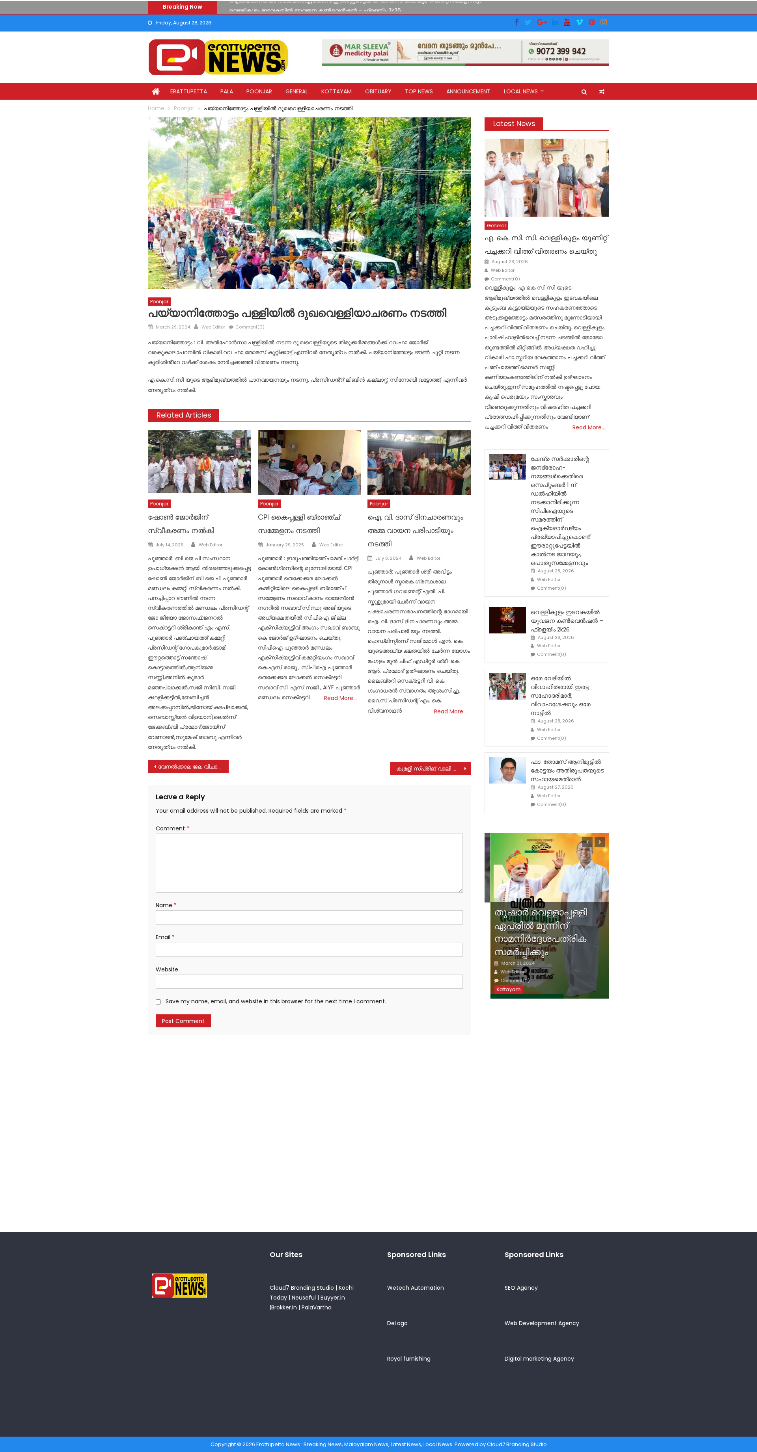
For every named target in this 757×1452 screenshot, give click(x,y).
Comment (172, 828)
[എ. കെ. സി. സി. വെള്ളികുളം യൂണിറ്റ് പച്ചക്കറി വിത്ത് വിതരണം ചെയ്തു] (547, 177)
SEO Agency (521, 1288)
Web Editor (213, 327)
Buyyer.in (333, 1298)
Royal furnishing (409, 1359)
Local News (521, 91)
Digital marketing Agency (539, 1359)
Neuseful (304, 1298)
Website (167, 969)
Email (165, 937)
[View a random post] (601, 92)
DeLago (397, 1323)
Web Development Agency (542, 1323)
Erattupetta (188, 91)
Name (166, 905)
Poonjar (259, 91)
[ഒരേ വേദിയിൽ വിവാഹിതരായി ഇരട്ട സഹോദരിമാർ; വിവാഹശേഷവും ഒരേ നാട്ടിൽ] (507, 686)
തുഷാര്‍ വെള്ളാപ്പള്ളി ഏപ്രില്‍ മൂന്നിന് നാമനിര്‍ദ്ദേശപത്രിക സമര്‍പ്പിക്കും (535, 932)
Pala (226, 91)
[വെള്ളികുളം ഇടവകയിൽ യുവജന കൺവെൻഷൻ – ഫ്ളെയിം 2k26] (507, 620)
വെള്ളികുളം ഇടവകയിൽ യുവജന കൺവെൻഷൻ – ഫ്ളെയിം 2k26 (315, 6)
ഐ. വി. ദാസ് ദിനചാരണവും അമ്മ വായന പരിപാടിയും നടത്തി (415, 530)
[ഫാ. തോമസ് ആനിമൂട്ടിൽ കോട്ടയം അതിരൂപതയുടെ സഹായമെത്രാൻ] (507, 770)
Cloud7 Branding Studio (302, 1288)
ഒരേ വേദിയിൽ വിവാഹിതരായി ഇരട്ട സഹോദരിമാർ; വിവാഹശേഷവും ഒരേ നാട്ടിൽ (561, 695)
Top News (419, 91)
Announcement (468, 91)
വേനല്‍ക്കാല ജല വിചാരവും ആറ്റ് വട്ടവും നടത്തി (193, 767)
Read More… (340, 698)
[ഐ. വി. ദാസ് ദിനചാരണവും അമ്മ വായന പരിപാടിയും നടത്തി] (419, 462)
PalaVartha (317, 1307)
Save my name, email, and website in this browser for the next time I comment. (276, 1001)
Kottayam (336, 91)
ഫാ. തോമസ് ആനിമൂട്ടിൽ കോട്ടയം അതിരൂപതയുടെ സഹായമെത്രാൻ (567, 770)
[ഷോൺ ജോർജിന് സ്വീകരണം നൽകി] (199, 462)
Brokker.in (284, 1307)
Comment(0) (250, 327)
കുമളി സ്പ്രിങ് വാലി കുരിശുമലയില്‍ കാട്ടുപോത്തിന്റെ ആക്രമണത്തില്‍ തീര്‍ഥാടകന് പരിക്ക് (433, 768)
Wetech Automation (415, 1288)
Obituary (378, 91)
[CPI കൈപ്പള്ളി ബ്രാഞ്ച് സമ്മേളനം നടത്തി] (309, 462)
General (296, 91)
